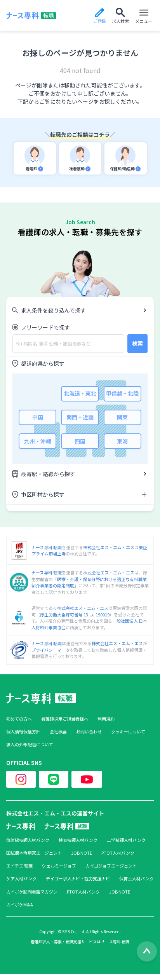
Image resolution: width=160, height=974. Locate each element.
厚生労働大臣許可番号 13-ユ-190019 (75, 614)
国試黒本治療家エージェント (34, 852)
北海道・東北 (80, 393)
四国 (80, 441)
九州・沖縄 (37, 441)
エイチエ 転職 (19, 865)
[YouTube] (86, 779)
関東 (122, 417)
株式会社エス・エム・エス (108, 547)
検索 (137, 343)
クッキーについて (128, 731)
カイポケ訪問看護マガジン (31, 891)
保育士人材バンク (136, 878)
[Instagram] (21, 779)
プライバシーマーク (50, 650)
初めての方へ (19, 718)
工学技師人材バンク (126, 840)
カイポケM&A (19, 904)
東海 (122, 441)
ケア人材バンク (21, 878)
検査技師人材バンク (78, 840)
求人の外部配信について (29, 744)
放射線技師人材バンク (27, 840)
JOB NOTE (81, 852)
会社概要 (58, 731)
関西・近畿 (80, 417)
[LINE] (53, 779)
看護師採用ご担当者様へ (64, 718)
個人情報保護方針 (23, 731)
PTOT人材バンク (117, 852)
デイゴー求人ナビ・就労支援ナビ (78, 878)
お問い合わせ (89, 731)
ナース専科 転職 (46, 547)
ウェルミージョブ (59, 865)
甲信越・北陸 (122, 393)
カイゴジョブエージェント (111, 865)
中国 (37, 417)
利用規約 (106, 718)
